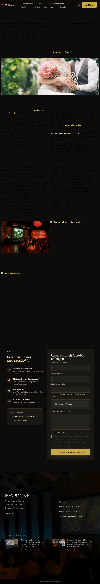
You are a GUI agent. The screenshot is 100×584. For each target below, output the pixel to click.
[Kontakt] (81, 5)
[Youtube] (22, 522)
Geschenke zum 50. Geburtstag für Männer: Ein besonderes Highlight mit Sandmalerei (79, 543)
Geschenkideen (57, 3)
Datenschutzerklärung (59, 432)
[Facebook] (8, 522)
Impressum (10, 513)
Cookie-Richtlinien (13, 504)
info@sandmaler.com (18, 420)
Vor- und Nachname (60, 363)
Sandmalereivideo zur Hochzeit (65, 133)
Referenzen (48, 7)
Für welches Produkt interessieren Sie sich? (68, 396)
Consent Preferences (14, 508)
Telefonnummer (58, 384)
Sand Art (13, 113)
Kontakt (63, 7)
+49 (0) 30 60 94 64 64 (22, 416)
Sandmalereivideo (73, 125)
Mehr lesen (25, 549)
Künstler (37, 7)
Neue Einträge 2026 (15, 535)
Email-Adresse (57, 373)
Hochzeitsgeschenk (60, 52)
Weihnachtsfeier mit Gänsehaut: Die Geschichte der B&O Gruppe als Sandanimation (32, 543)
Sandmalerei (28, 3)
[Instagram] (15, 522)
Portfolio (24, 7)
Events (42, 3)
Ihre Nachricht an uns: (61, 411)
